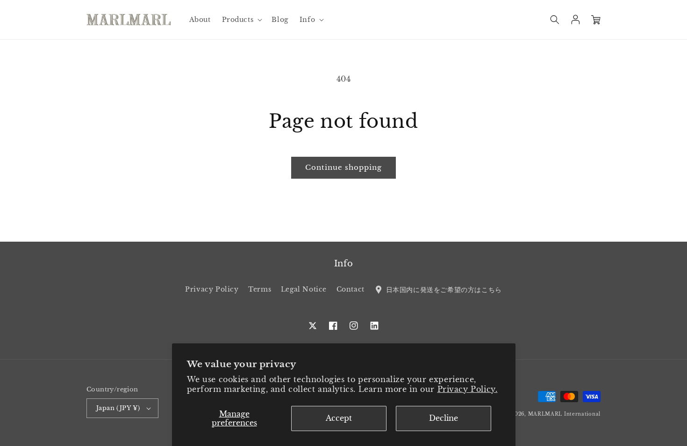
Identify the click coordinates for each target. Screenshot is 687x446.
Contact (350, 289)
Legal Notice (304, 289)
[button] (241, 19)
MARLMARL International (564, 414)
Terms (259, 289)
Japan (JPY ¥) (118, 408)
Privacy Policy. (467, 389)
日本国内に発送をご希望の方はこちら (442, 289)
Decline (443, 418)
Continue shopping (343, 167)
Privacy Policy (211, 289)
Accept (339, 418)
